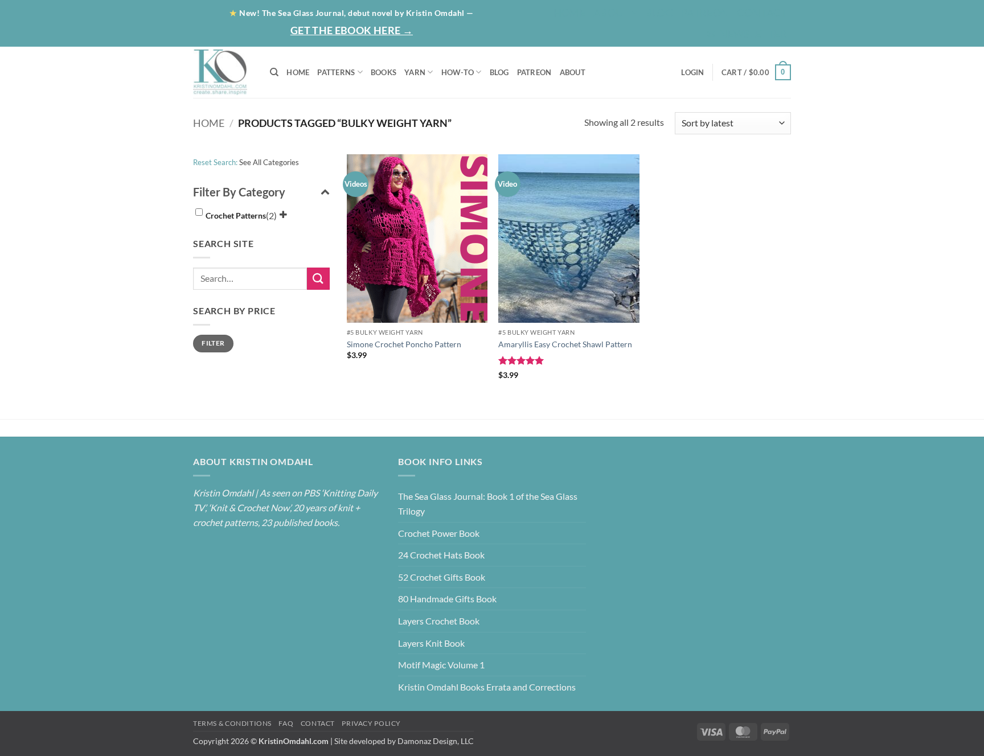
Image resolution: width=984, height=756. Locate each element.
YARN (414, 72)
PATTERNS (336, 72)
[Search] (274, 72)
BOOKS (383, 72)
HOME (297, 72)
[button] (746, 33)
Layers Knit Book (431, 643)
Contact (762, 12)
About (611, 12)
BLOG (659, 12)
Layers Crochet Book (438, 620)
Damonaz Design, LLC (435, 741)
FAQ (285, 723)
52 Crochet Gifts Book (441, 577)
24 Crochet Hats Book (441, 554)
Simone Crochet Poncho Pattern (404, 344)
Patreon (705, 12)
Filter (213, 343)
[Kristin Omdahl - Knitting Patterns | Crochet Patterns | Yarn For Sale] (223, 72)
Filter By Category (239, 192)
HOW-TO (457, 72)
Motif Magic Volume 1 (441, 664)
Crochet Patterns (236, 215)
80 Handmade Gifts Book (447, 598)
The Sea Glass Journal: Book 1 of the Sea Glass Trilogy (487, 503)
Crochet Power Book (438, 533)
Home (569, 12)
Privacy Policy (371, 723)
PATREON (534, 72)
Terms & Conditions (232, 723)
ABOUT (572, 72)
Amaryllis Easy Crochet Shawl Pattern (565, 344)
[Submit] (318, 279)
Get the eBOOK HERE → (351, 30)
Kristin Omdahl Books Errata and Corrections (487, 686)
